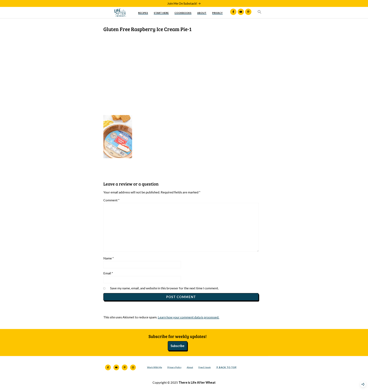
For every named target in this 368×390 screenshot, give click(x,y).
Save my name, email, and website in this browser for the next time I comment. (164, 288)
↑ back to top (226, 367)
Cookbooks (183, 12)
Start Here (161, 12)
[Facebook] (233, 12)
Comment (111, 200)
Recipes (143, 12)
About (201, 12)
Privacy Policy (174, 367)
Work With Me (154, 367)
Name (108, 258)
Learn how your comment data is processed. (188, 317)
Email (108, 273)
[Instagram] (133, 367)
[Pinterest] (248, 12)
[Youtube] (241, 12)
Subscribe (177, 346)
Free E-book (204, 367)
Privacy (217, 12)
